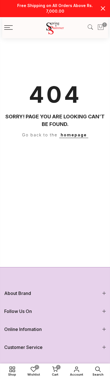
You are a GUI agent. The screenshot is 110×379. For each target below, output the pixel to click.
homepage (74, 134)
